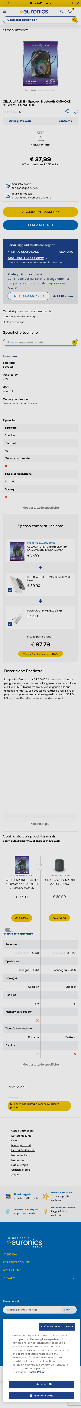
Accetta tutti (44, 1384)
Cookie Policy (36, 1372)
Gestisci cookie (43, 1395)
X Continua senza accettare (57, 1326)
